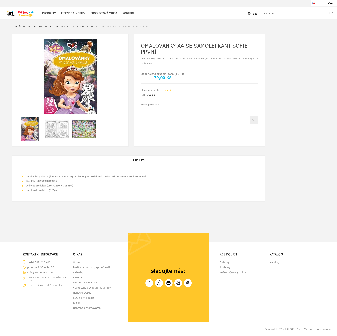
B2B (255, 13)
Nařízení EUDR (82, 292)
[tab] (138, 160)
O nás (76, 262)
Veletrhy (78, 272)
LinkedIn (169, 283)
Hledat (330, 13)
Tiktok (159, 283)
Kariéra (77, 277)
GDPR (76, 302)
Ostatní (167, 90)
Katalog (274, 262)
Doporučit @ (254, 120)
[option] (30, 129)
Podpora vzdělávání (85, 282)
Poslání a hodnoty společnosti (91, 267)
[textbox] (292, 13)
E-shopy (224, 262)
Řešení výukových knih (233, 272)
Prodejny (224, 267)
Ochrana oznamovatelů (87, 307)
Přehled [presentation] (139, 160)
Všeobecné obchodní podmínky (92, 287)
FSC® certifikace (83, 297)
